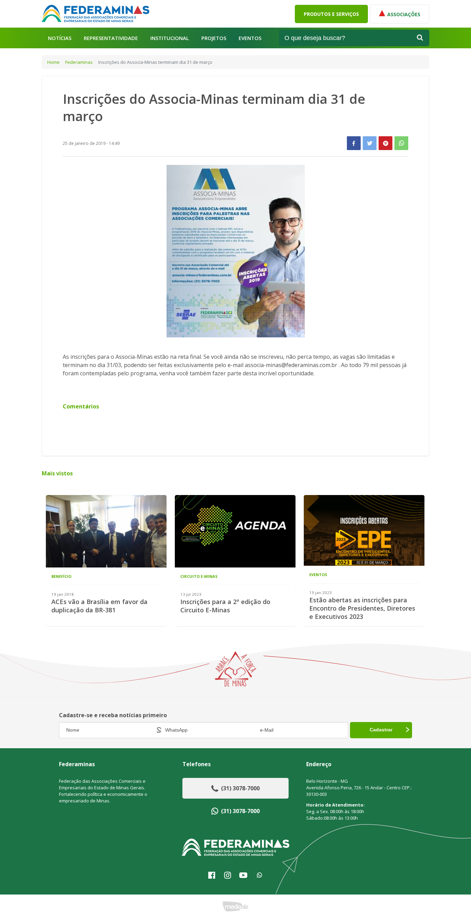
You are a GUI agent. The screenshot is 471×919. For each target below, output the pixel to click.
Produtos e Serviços (331, 14)
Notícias (59, 38)
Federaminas (79, 62)
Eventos (250, 38)
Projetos (213, 38)
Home (53, 62)
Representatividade (111, 38)
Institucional (169, 38)
